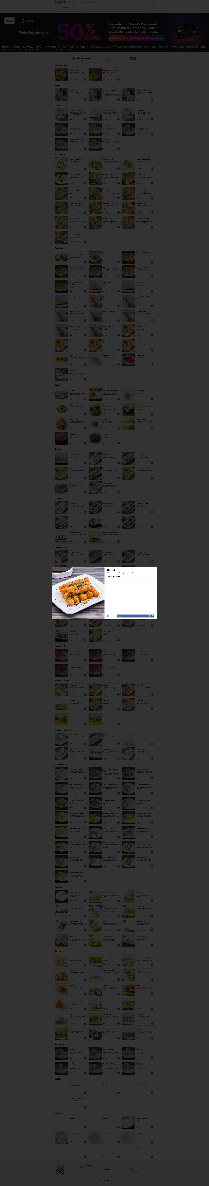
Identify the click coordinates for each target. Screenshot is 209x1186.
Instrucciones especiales (114, 576)
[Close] (154, 569)
